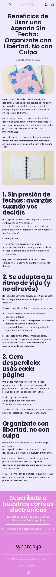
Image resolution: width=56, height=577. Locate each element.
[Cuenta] (46, 4)
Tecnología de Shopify (37, 559)
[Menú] (3, 4)
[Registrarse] (49, 529)
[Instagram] (28, 572)
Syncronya (21, 559)
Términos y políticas (28, 565)
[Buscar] (10, 4)
